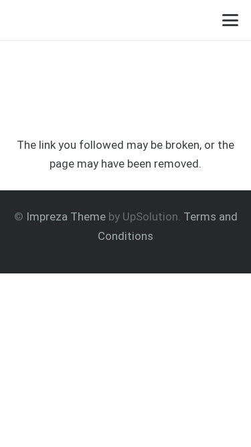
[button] (231, 20)
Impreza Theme (66, 216)
